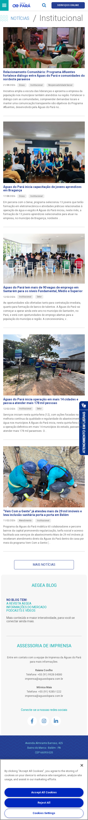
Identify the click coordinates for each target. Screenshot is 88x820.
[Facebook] (32, 721)
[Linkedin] (56, 721)
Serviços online (68, 5)
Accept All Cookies (44, 792)
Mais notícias (44, 565)
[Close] (82, 765)
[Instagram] (44, 721)
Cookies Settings (44, 813)
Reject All (44, 802)
